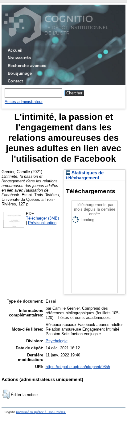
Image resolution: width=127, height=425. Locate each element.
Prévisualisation (42, 222)
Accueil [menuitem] (15, 50)
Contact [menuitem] (15, 81)
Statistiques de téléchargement (85, 175)
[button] (6, 394)
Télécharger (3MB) (42, 218)
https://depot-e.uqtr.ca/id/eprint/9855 (78, 366)
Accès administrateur (24, 101)
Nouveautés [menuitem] (19, 58)
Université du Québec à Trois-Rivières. (41, 412)
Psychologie (57, 341)
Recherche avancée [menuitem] (27, 65)
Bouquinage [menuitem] (20, 73)
